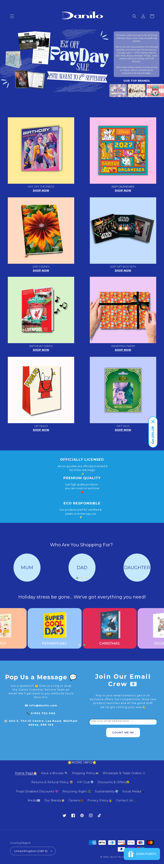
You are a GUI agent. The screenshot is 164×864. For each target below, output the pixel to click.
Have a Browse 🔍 (54, 773)
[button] (12, 16)
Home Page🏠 (26, 773)
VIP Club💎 (85, 782)
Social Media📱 (133, 791)
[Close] (153, 421)
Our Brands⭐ (54, 800)
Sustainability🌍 (106, 791)
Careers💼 (76, 800)
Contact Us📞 (126, 800)
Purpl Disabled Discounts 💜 (37, 791)
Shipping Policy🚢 (85, 773)
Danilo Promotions (120, 857)
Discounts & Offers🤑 (113, 782)
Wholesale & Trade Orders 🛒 (124, 773)
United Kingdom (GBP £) (31, 851)
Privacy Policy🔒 (99, 800)
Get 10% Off (153, 435)
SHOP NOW (41, 190)
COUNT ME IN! (123, 732)
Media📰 (34, 800)
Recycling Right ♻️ (76, 791)
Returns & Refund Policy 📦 (52, 782)
